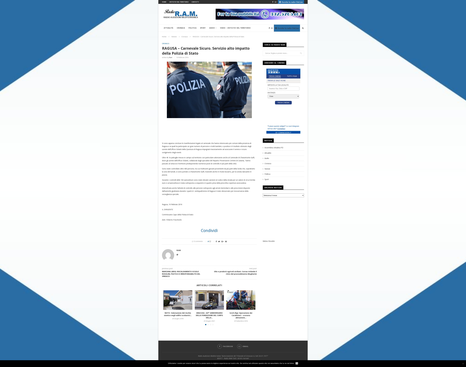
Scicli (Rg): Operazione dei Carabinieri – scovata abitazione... (241, 315)
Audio (212, 28)
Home (164, 2)
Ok (297, 363)
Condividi (209, 230)
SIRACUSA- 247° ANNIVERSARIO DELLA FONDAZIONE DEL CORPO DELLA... (209, 315)
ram (170, 57)
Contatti (195, 2)
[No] (463, 363)
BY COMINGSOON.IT (283, 133)
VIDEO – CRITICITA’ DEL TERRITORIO (235, 28)
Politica (192, 28)
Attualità (168, 28)
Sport (203, 28)
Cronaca (181, 28)
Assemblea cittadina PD (274, 147)
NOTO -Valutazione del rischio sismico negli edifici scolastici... (178, 314)
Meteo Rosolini (269, 241)
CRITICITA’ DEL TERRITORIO (178, 2)
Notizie (174, 36)
